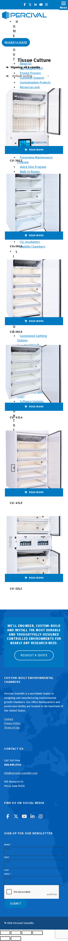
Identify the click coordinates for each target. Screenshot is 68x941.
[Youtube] (41, 4)
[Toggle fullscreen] (16, 933)
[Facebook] (24, 4)
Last (6, 870)
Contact (8, 719)
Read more (36, 149)
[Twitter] (30, 4)
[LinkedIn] (35, 4)
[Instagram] (46, 4)
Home (15, 28)
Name (7, 844)
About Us (26, 63)
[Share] (27, 933)
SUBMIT (15, 903)
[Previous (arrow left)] (5, 938)
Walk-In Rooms (30, 171)
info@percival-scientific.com (20, 773)
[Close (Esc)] (37, 933)
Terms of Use (12, 727)
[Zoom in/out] (5, 933)
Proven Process (30, 73)
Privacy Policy (12, 723)
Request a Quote (16, 42)
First (6, 857)
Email (7, 874)
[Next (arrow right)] (16, 938)
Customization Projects (35, 82)
